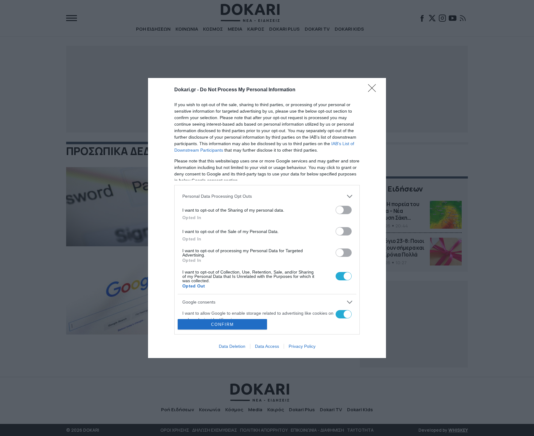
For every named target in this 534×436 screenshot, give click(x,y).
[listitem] (267, 196)
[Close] (374, 90)
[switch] (344, 210)
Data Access (267, 346)
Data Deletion (232, 346)
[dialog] (267, 218)
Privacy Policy (302, 346)
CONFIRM (222, 324)
